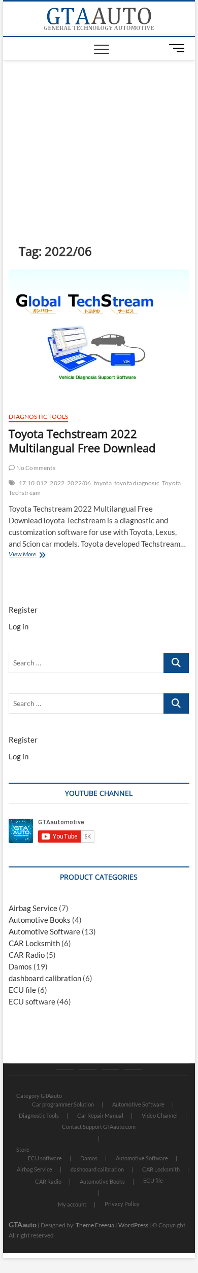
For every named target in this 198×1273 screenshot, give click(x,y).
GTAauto (23, 1224)
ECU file (22, 989)
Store (22, 1149)
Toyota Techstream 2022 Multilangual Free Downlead (82, 440)
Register (23, 609)
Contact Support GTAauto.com (99, 1126)
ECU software (32, 1001)
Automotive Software (44, 931)
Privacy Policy (122, 1203)
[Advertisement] (99, 136)
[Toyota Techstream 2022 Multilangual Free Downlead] (99, 337)
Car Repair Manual (100, 1115)
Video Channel (160, 1115)
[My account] (110, 1069)
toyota (103, 483)
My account (72, 1204)
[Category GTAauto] (65, 1069)
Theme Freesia (95, 1225)
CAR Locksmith (34, 943)
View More (38, 555)
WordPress (133, 1225)
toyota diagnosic (136, 483)
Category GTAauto (39, 1095)
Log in (18, 626)
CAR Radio (27, 954)
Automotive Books (40, 919)
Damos (20, 966)
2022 (57, 483)
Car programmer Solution (63, 1104)
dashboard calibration (45, 978)
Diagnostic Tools (38, 416)
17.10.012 (33, 483)
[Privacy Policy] (133, 1069)
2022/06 (79, 483)
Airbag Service (33, 908)
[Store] (87, 1069)
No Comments (35, 468)
